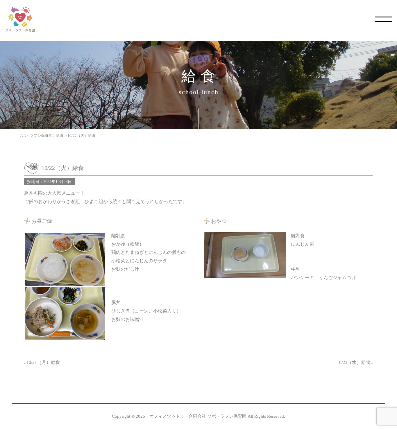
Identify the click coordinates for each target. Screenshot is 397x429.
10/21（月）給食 (43, 362)
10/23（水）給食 (354, 362)
